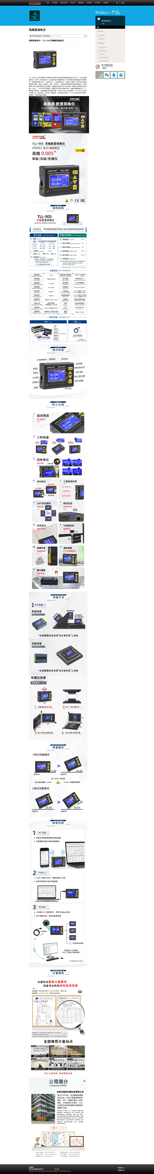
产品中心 (72, 2)
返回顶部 (120, 1170)
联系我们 (106, 2)
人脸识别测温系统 (103, 61)
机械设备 (100, 31)
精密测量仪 (101, 43)
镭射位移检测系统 (103, 57)
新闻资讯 (89, 2)
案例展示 (81, 2)
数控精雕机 (101, 35)
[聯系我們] (120, 3)
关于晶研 (54, 2)
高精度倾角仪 (102, 47)
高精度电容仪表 (102, 50)
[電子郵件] (123, 3)
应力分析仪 (101, 54)
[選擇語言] (117, 3)
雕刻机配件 (101, 39)
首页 (47, 2)
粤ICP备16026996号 (49, 1169)
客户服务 (97, 2)
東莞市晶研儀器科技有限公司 (36, 1169)
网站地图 (57, 1169)
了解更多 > (104, 68)
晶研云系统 (64, 2)
